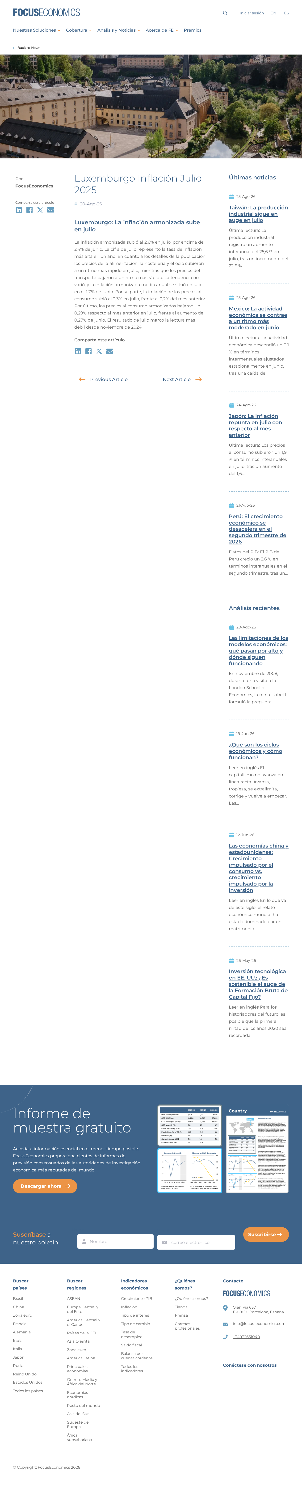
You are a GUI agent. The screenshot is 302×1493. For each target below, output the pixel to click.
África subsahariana (79, 1437)
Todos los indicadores (132, 1369)
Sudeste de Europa (78, 1424)
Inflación (129, 1307)
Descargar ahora (41, 1186)
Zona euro (22, 1315)
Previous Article (109, 379)
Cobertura (76, 30)
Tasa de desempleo (132, 1334)
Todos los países (28, 1391)
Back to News (28, 48)
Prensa (181, 1315)
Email (163, 1230)
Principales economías (77, 1369)
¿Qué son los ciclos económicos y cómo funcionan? (255, 751)
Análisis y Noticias (116, 30)
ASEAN (73, 1298)
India (17, 1340)
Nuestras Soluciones (34, 30)
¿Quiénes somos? (191, 1298)
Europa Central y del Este (82, 1309)
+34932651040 (246, 1337)
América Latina (81, 1358)
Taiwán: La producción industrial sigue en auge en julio (258, 214)
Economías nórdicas (77, 1395)
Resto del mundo (83, 1405)
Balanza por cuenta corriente (137, 1356)
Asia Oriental (79, 1341)
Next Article (177, 379)
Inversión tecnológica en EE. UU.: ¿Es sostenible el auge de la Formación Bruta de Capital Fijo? (258, 984)
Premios (192, 30)
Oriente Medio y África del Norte (82, 1382)
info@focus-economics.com (259, 1323)
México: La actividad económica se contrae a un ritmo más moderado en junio (258, 318)
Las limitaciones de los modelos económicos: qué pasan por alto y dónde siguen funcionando (258, 650)
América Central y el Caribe (83, 1322)
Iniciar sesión (252, 13)
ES (286, 13)
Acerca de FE (160, 30)
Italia (17, 1349)
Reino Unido (25, 1374)
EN (273, 13)
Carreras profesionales (187, 1326)
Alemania (22, 1332)
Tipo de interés (135, 1315)
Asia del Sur (78, 1414)
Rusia (18, 1365)
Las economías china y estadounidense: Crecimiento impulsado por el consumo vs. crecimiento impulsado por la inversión (259, 868)
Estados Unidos (27, 1382)
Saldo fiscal (131, 1345)
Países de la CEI (81, 1333)
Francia (19, 1324)
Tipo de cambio (135, 1324)
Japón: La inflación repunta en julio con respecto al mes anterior (255, 425)
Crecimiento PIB (136, 1298)
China (18, 1307)
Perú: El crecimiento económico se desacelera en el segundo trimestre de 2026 (257, 529)
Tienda (181, 1307)
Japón (19, 1357)
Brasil (18, 1298)
